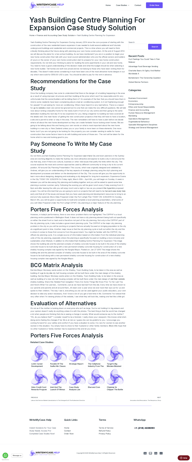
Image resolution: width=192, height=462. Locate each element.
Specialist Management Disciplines (142, 125)
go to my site (46, 273)
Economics (133, 101)
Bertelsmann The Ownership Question (144, 78)
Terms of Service (106, 428)
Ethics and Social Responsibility (141, 107)
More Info (113, 326)
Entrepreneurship (135, 104)
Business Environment (137, 98)
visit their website (117, 279)
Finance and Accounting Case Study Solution (56, 35)
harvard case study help (115, 191)
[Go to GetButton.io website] (5, 459)
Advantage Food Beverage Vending (143, 66)
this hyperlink (109, 188)
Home (108, 5)
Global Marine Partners (138, 82)
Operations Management (138, 119)
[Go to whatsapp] (5, 455)
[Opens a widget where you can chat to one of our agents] (184, 458)
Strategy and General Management (143, 127)
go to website (39, 108)
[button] (128, 5)
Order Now (69, 434)
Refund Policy (105, 431)
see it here (87, 156)
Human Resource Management (141, 113)
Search (131, 42)
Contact (138, 5)
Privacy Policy (105, 434)
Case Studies (121, 5)
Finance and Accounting (138, 110)
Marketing (132, 116)
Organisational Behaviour (139, 122)
